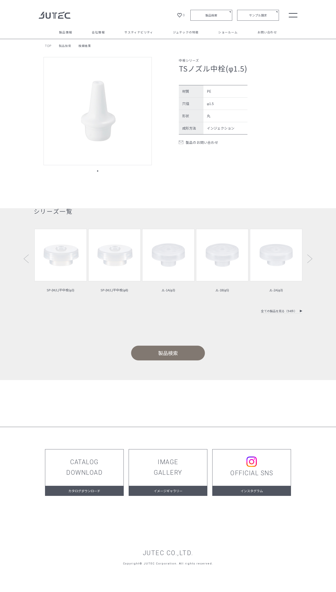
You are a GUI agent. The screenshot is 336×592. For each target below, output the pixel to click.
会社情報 (98, 32)
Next (309, 258)
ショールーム (228, 32)
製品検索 (211, 15)
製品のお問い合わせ (202, 142)
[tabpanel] (98, 111)
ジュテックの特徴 (186, 32)
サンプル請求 (258, 15)
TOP (48, 46)
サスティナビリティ (138, 32)
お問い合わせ (267, 32)
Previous (26, 258)
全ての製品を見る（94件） (279, 311)
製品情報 (65, 32)
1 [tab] (97, 171)
